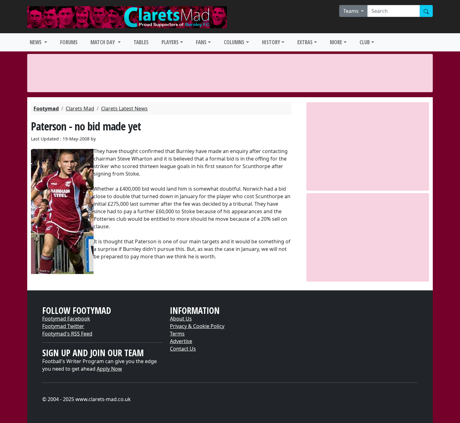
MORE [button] (336, 42)
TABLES (141, 42)
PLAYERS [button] (170, 42)
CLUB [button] (365, 42)
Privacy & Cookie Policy (197, 326)
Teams (351, 11)
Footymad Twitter (63, 326)
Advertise (181, 341)
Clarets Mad (80, 108)
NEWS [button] (36, 42)
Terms (177, 333)
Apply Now (109, 368)
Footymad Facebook (66, 318)
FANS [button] (201, 42)
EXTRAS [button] (305, 42)
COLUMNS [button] (234, 42)
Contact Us (183, 348)
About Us (181, 318)
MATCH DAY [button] (103, 42)
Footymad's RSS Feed (67, 333)
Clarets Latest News (124, 108)
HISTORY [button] (271, 42)
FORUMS (69, 42)
